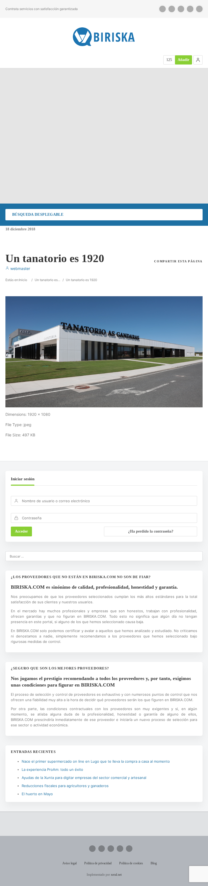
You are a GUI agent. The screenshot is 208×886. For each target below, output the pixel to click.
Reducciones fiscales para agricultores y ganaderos (65, 786)
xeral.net (116, 875)
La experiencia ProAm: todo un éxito (52, 769)
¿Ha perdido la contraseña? (150, 531)
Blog (154, 863)
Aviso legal (69, 863)
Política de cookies (131, 863)
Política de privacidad (98, 863)
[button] (198, 60)
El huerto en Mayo (37, 794)
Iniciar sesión (22, 479)
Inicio (23, 280)
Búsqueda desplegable (37, 214)
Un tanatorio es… (47, 280)
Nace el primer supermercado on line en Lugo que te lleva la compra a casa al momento (96, 761)
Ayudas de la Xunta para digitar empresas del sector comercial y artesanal (84, 777)
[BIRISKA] (104, 36)
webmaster (19, 268)
